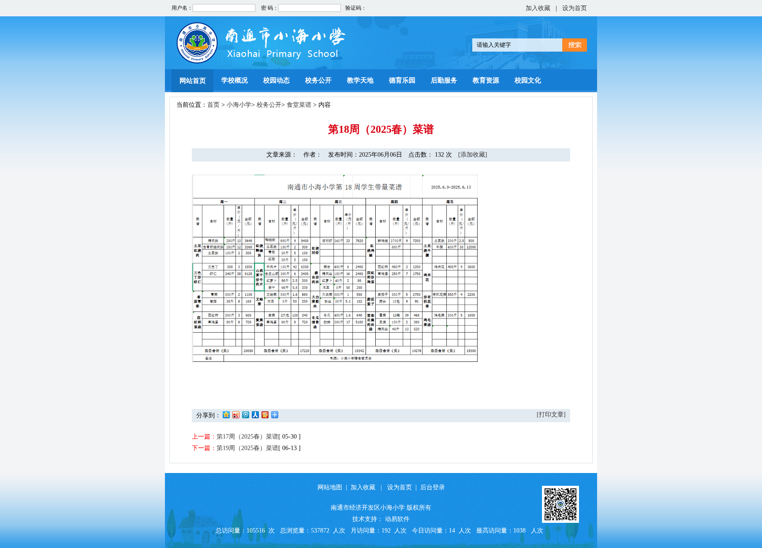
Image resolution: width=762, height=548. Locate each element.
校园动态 (276, 80)
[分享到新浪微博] (235, 414)
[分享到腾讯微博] (245, 414)
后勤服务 (444, 80)
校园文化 (528, 80)
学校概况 (234, 80)
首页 (213, 104)
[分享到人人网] (255, 414)
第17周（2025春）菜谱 (247, 436)
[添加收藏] (472, 154)
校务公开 (318, 80)
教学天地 (360, 80)
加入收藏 (538, 8)
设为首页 (574, 8)
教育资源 (486, 80)
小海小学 (239, 104)
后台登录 (432, 487)
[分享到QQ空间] (226, 414)
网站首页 (192, 80)
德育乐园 (402, 80)
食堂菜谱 (299, 104)
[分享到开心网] (264, 414)
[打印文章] (551, 414)
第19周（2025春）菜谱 (247, 448)
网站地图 (330, 487)
